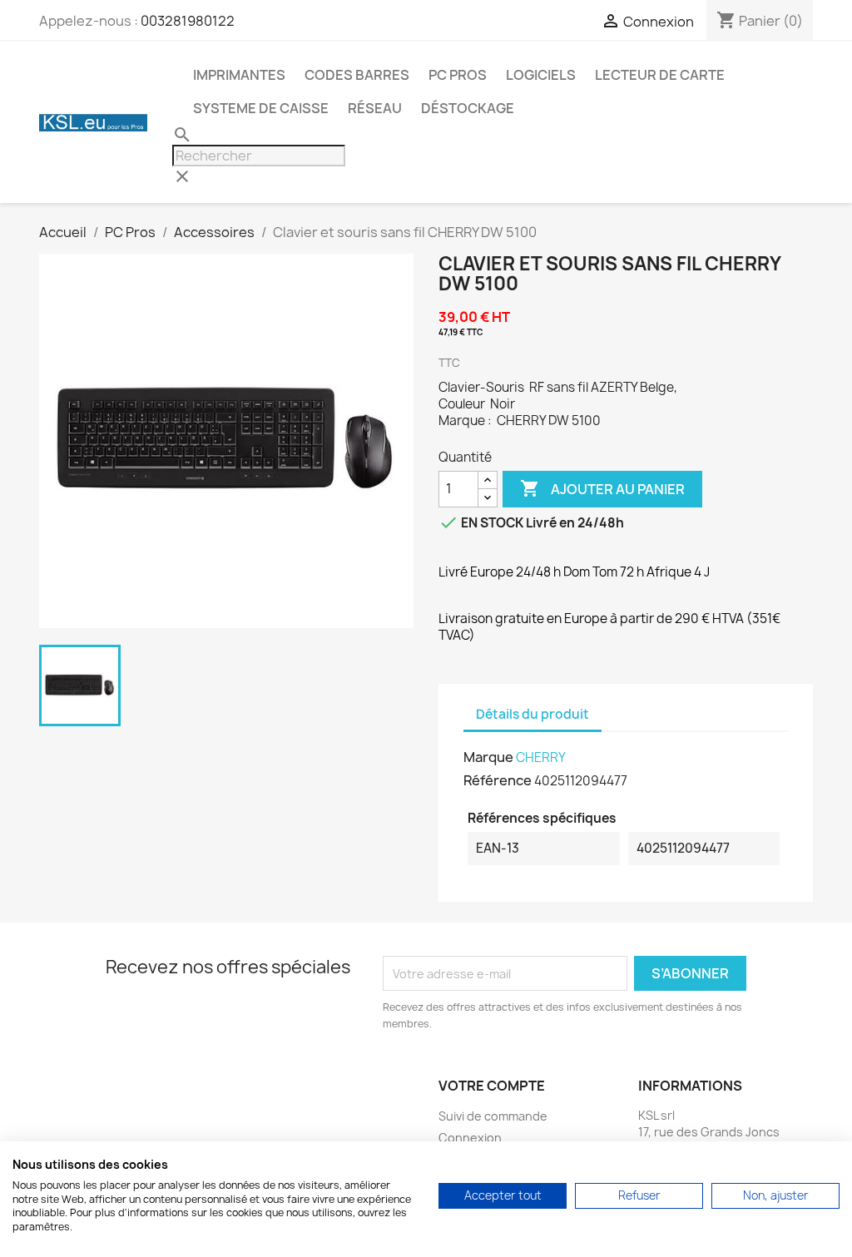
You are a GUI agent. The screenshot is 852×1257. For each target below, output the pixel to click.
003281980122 (188, 21)
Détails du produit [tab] (532, 714)
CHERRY (541, 757)
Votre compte (491, 1085)
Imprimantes (239, 75)
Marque (488, 757)
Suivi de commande (492, 1116)
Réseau (375, 108)
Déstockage (467, 108)
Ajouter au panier (602, 488)
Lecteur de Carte (660, 75)
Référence (497, 780)
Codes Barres (357, 75)
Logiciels (541, 75)
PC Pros (457, 75)
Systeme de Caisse (261, 108)
